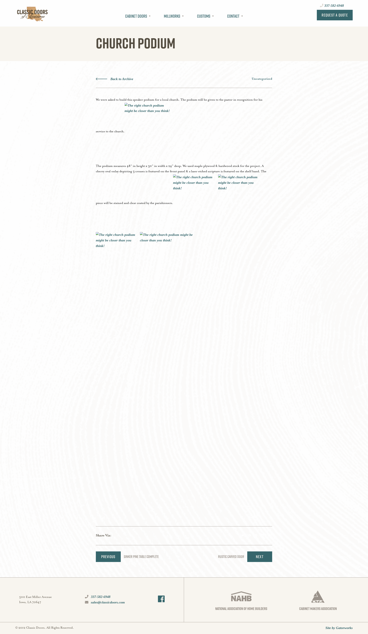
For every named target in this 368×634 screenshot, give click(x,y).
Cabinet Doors (136, 16)
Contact (233, 16)
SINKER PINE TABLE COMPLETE (141, 556)
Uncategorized (262, 79)
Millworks (172, 16)
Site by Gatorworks (339, 628)
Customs (203, 16)
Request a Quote (335, 15)
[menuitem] (137, 19)
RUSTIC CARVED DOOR (231, 556)
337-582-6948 (333, 5)
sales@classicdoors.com (107, 602)
